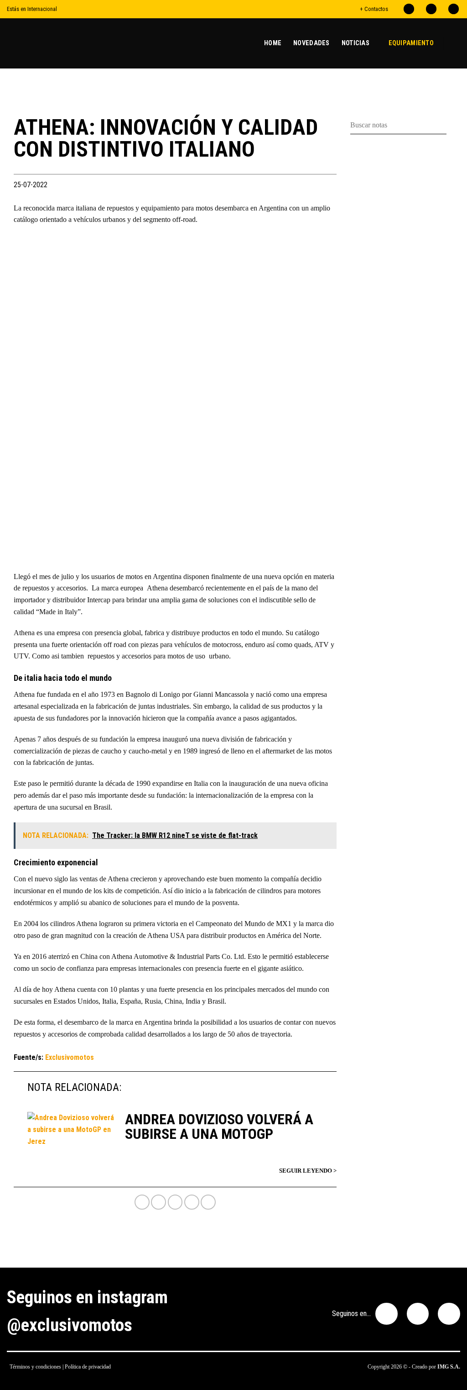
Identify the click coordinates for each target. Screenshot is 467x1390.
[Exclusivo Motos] (41, 43)
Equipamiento (411, 43)
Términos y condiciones (35, 1366)
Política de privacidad (88, 1366)
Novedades (311, 43)
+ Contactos (374, 8)
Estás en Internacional (32, 8)
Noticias (355, 43)
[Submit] (449, 125)
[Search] (456, 43)
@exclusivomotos (69, 1325)
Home (272, 43)
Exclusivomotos (69, 1057)
